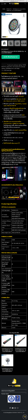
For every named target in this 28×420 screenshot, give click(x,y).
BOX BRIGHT (5, 49)
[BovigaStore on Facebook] (10, 408)
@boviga (13, 0)
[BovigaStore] (14, 3)
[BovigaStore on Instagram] (15, 408)
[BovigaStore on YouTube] (13, 408)
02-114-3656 (19, 0)
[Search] (25, 3)
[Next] (25, 25)
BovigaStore (9, 412)
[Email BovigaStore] (18, 408)
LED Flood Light (7, 70)
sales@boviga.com (14, 1)
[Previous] (2, 25)
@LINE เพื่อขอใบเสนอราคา (11, 57)
